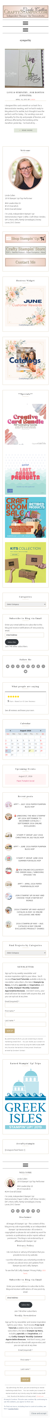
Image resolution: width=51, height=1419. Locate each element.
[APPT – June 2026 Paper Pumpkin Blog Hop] (8, 847)
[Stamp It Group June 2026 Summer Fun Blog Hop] (8, 858)
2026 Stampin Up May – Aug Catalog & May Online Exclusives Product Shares (29, 926)
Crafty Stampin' (26, 16)
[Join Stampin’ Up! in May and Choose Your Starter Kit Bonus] (8, 896)
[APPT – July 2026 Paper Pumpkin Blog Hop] (8, 805)
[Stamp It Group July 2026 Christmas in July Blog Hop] (8, 835)
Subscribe (12, 642)
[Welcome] (25, 173)
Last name (10, 1020)
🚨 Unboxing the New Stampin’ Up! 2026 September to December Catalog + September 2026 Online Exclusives (30, 821)
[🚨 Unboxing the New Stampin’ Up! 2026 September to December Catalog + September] (8, 816)
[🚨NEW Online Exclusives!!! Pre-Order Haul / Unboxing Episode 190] (8, 870)
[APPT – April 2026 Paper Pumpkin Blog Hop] (8, 884)
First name (10, 1011)
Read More (27, 130)
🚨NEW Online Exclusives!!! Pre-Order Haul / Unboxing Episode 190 (30, 872)
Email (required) (12, 1001)
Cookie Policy (13, 1409)
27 (31, 751)
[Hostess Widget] (25, 306)
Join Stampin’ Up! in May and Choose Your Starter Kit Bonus (29, 898)
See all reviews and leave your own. (19, 710)
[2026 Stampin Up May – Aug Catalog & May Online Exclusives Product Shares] (8, 924)
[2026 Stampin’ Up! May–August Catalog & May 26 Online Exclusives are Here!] (8, 910)
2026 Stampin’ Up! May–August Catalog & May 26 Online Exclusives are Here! (29, 912)
